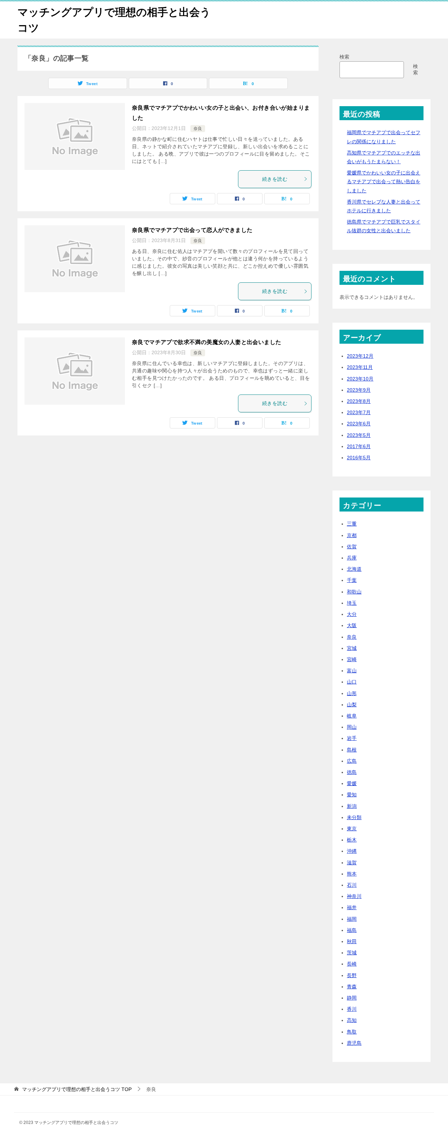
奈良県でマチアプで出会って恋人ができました (192, 230)
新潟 (352, 806)
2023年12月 (360, 356)
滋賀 (352, 862)
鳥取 (352, 1032)
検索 (344, 57)
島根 (352, 750)
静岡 (352, 998)
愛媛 (352, 783)
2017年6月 (359, 446)
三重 (352, 524)
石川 (352, 885)
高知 (352, 1020)
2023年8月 (359, 401)
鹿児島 (354, 1043)
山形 (352, 693)
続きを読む (274, 179)
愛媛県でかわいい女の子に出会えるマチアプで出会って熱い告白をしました (383, 181)
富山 (352, 670)
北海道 (354, 569)
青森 (352, 986)
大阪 (352, 625)
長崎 (352, 964)
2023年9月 (359, 390)
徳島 (352, 772)
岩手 (352, 738)
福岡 (352, 919)
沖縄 (352, 851)
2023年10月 (360, 379)
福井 (352, 907)
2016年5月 (359, 457)
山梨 (352, 704)
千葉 (352, 580)
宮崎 (352, 659)
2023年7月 (359, 412)
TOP (77, 1089)
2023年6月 (359, 423)
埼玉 (352, 603)
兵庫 (352, 558)
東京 (352, 828)
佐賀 (352, 546)
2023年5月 (359, 435)
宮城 (352, 648)
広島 (352, 761)
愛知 (352, 794)
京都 (352, 535)
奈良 (198, 128)
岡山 (352, 727)
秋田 (352, 941)
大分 (352, 614)
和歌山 (354, 592)
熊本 (352, 874)
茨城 (352, 952)
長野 (352, 975)
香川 (352, 1009)
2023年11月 (360, 367)
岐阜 (352, 716)
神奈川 (354, 896)
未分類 (354, 817)
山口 (352, 682)
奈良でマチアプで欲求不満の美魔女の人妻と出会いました (206, 342)
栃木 (352, 840)
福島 (352, 930)
